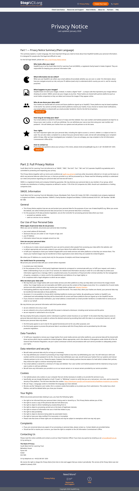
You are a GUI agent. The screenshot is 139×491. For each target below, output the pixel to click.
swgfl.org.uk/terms (69, 174)
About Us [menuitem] (101, 10)
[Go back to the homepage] (31, 3)
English (116, 4)
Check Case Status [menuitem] (58, 10)
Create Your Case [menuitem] (101, 4)
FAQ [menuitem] (117, 10)
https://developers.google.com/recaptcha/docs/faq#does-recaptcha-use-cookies (91, 381)
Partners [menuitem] (110, 10)
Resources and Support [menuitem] (75, 10)
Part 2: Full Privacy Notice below (55, 60)
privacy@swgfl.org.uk (109, 438)
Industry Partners (81, 287)
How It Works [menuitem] (91, 10)
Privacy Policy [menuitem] (84, 4)
